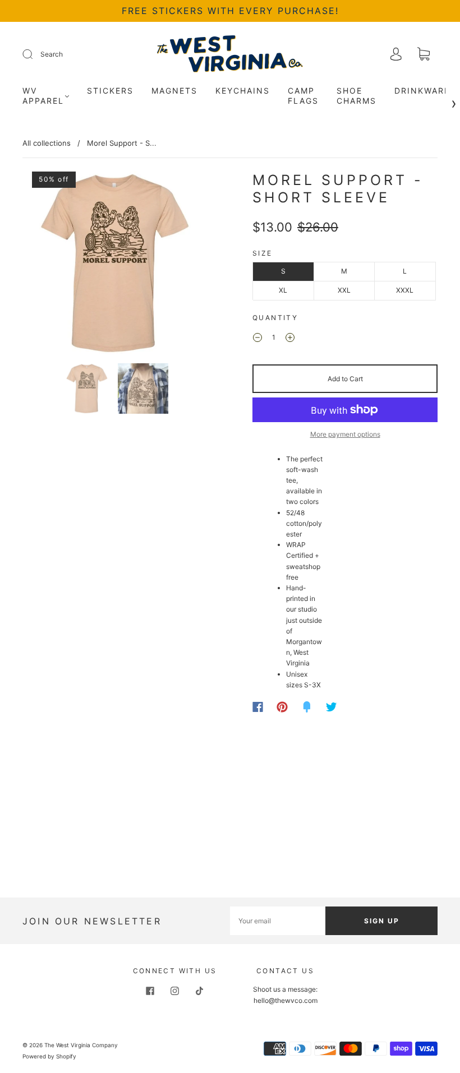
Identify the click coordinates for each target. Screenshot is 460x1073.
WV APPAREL (43, 95)
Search (51, 54)
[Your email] (277, 920)
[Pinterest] (282, 707)
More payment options (345, 434)
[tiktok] (199, 990)
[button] (42, 265)
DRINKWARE (422, 90)
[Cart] (424, 55)
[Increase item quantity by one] (290, 338)
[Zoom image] (115, 265)
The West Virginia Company (81, 1045)
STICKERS (110, 90)
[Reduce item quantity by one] (257, 338)
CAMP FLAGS (303, 95)
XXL (344, 290)
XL (283, 290)
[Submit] (34, 54)
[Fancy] (307, 707)
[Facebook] (258, 707)
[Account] (396, 55)
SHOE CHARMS (356, 95)
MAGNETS (174, 90)
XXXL (404, 290)
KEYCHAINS (242, 90)
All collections (46, 142)
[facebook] (150, 990)
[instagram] (175, 990)
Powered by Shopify (49, 1056)
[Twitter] (331, 707)
